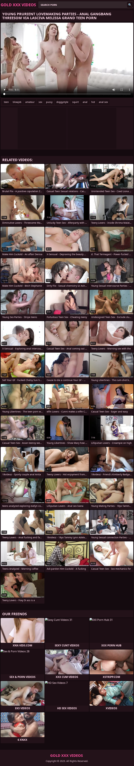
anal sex (103, 102)
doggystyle (62, 102)
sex (40, 102)
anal (85, 102)
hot (93, 102)
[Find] (130, 5)
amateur (30, 102)
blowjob (17, 102)
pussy (49, 102)
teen (6, 102)
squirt (75, 102)
